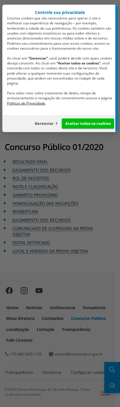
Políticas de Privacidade (26, 103)
